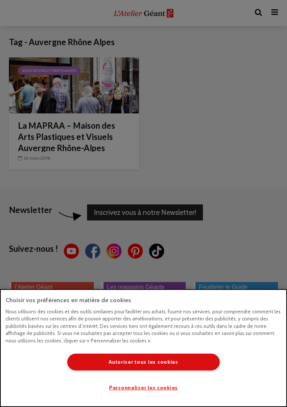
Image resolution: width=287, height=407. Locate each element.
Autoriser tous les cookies (143, 362)
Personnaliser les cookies (143, 387)
